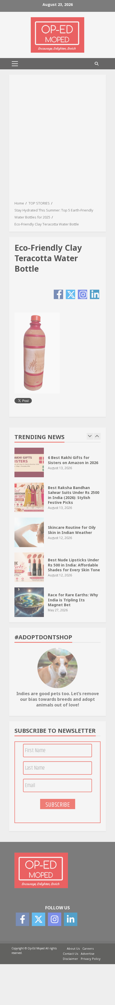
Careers (88, 948)
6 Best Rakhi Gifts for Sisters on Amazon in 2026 (29, 462)
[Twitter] (70, 294)
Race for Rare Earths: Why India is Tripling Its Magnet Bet (29, 602)
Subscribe (57, 804)
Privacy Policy (91, 959)
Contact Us (70, 954)
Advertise (87, 954)
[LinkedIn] (94, 294)
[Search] (96, 64)
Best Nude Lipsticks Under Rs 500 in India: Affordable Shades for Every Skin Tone (29, 567)
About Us (73, 948)
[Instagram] (82, 294)
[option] (57, 465)
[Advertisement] (57, 139)
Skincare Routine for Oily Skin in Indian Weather (29, 532)
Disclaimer (70, 959)
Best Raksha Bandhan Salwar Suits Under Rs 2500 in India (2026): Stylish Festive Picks (29, 497)
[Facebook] (58, 294)
